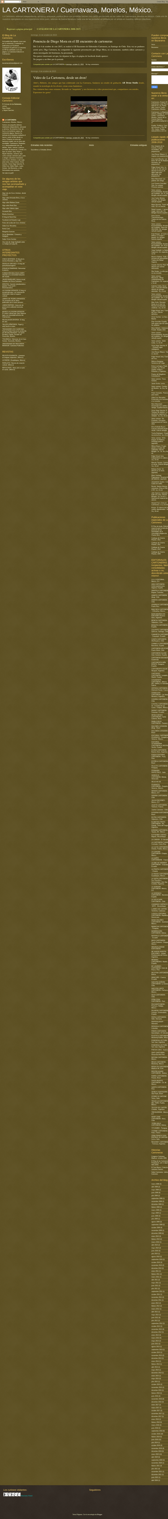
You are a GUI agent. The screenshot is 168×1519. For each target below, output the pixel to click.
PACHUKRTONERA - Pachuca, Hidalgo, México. (158, 1006)
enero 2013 (155, 1335)
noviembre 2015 (156, 1387)
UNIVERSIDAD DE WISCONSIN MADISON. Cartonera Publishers (13, 344)
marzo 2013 (155, 1338)
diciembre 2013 (156, 1358)
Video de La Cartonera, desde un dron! (60, 77)
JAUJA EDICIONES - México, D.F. (158, 801)
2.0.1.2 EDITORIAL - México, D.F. (158, 580)
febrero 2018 (155, 1422)
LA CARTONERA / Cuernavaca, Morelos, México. (77, 10)
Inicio (91, 145)
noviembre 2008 (156, 1201)
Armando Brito (7, 211)
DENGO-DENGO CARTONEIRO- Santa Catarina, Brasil (158, 716)
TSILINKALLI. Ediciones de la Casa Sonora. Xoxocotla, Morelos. (14, 340)
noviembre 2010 (156, 1265)
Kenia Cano (6, 228)
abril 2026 (154, 1480)
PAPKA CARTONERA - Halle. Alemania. (159, 1018)
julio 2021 (154, 1469)
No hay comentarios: (93, 64)
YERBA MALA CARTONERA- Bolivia (158, 1124)
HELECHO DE (156, 782)
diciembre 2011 (156, 1300)
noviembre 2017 (156, 1413)
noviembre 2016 (156, 1399)
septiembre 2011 (156, 1291)
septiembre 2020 (156, 1460)
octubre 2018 (155, 1434)
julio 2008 (154, 1195)
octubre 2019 (155, 1445)
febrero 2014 (155, 1364)
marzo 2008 (155, 1184)
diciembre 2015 (156, 1390)
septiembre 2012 (156, 1323)
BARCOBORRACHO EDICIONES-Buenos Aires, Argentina (158, 615)
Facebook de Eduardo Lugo (11, 220)
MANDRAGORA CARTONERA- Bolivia (158, 932)
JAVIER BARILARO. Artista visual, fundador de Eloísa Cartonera (13, 280)
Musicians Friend (26, 1496)
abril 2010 (154, 1245)
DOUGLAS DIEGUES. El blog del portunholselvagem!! (13, 264)
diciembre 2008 (156, 1204)
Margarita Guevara (8, 231)
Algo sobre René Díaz (9, 205)
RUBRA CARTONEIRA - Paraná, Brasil (159, 1077)
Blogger (99, 1514)
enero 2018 (155, 1419)
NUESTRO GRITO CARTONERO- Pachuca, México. (159, 990)
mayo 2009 (155, 1213)
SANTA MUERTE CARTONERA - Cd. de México (158, 1082)
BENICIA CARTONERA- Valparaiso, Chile (159, 621)
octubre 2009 (155, 1227)
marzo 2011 (155, 1277)
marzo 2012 (155, 1309)
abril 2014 (154, 1367)
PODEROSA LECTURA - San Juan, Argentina (159, 1041)
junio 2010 (154, 1251)
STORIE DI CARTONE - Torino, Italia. (159, 1097)
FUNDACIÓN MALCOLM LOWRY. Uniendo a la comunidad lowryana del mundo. (13, 274)
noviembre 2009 (156, 1230)
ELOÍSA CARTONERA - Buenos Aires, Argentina (159, 751)
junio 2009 (154, 1216)
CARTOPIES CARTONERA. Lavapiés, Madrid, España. (159, 675)
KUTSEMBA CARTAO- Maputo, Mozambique (159, 835)
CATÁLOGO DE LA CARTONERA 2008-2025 (59, 28)
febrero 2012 (155, 1306)
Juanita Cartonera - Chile (159, 810)
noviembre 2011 (156, 1297)
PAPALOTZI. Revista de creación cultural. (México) (13, 364)
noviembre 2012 (156, 1329)
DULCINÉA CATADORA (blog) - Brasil (159, 727)
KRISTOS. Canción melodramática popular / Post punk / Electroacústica (13, 286)
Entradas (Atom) (45, 150)
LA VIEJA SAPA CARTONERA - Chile (158, 900)
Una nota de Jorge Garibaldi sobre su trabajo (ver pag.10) (13, 243)
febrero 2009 (155, 1207)
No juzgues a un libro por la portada (48, 59)
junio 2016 (154, 1396)
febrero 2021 (155, 1466)
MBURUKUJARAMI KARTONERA (157, 948)
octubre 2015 (155, 1384)
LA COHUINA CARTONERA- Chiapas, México (159, 853)
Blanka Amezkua (7, 214)
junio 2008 (154, 1192)
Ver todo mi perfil (7, 173)
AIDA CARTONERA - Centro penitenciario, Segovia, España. (158, 586)
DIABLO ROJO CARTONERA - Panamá (159, 722)
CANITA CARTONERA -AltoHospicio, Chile (159, 640)
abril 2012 (154, 1312)
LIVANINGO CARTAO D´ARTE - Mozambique (159, 905)
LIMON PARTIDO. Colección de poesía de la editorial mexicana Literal (12, 307)
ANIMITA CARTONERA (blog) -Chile (159, 596)
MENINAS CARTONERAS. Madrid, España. (159, 961)
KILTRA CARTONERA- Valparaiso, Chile (159, 818)
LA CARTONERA (10, 120)
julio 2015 (154, 1381)
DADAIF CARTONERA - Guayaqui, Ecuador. (159, 711)
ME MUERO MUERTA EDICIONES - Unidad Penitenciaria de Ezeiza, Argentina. (159, 954)
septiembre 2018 (156, 1431)
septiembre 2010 (156, 1259)
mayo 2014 (155, 1370)
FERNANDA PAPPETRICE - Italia (158, 771)
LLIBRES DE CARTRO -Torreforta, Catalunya (159, 910)
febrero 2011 (155, 1274)
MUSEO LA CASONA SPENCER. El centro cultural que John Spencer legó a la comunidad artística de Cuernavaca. (14, 314)
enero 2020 (155, 1454)
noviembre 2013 (156, 1355)
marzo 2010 (155, 1242)
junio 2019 (154, 1439)
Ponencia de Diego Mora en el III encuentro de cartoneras (72, 41)
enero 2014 (155, 1361)
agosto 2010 (155, 1256)
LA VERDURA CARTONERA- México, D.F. (159, 888)
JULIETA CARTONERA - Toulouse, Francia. (159, 806)
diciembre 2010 (156, 1268)
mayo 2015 (155, 1378)
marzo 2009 (155, 1210)
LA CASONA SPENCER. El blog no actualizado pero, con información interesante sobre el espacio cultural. (14, 293)
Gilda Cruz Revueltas (9, 226)
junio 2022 (154, 1477)
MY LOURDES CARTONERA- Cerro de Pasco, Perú (159, 968)
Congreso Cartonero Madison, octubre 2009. (159, 1157)
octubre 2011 (155, 1294)
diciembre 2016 (156, 1402)
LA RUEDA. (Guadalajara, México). (13, 360)
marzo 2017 (155, 1408)
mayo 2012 (155, 1315)
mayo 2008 (155, 1190)
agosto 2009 (155, 1222)
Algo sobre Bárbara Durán (10, 202)
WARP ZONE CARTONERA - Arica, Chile (158, 1118)
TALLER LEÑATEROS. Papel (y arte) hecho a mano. (13, 325)
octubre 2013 (155, 1352)
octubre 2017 (155, 1410)
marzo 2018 (155, 1425)
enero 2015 (155, 1376)
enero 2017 (155, 1405)
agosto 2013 (155, 1346)
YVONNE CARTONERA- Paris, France (159, 1131)
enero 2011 (155, 1271)
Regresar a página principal (19, 28)
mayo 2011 (155, 1283)
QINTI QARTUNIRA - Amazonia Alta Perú (158, 1053)
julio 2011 (154, 1288)
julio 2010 (154, 1253)
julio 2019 (154, 1442)
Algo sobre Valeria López (10, 208)
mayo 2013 (155, 1341)
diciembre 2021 (156, 1474)
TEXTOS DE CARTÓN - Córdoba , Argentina (159, 1108)
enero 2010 (155, 1236)
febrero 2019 (155, 1437)
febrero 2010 (155, 1239)
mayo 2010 (155, 1248)
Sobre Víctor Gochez (9, 239)
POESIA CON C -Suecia (159, 1050)
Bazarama (154, 47)
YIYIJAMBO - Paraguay (159, 1128)
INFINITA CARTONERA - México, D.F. (159, 792)
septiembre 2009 (156, 1224)
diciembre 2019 (156, 1451)
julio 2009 (154, 1219)
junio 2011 (154, 1285)
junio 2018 (154, 1428)
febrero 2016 (155, 1393)
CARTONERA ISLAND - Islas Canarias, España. (159, 654)
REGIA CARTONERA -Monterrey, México (159, 1063)
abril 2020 (154, 1457)
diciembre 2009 (156, 1233)
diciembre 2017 (156, 1416)
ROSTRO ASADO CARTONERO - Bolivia (159, 1072)
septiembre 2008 (156, 1198)
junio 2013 (154, 1344)
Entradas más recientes (41, 145)
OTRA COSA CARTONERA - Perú (158, 1000)
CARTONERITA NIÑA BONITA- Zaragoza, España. (158, 664)
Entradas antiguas (138, 145)
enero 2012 (155, 1303)
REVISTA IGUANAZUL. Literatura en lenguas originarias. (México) (13, 356)
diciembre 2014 (156, 1373)
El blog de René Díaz (9, 217)
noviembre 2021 (156, 1471)
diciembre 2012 (156, 1332)
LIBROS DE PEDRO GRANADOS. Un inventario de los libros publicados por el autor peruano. (13, 300)
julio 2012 (154, 1320)
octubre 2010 (155, 1262)
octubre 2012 (155, 1326)
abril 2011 (154, 1280)
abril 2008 (154, 1187)
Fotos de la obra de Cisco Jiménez (13, 223)
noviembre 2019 (156, 1448)
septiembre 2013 (156, 1349)
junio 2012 (154, 1317)
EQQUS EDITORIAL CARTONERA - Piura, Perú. (158, 756)
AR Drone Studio (130, 82)
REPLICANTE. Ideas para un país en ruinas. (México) (13, 368)
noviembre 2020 (156, 1463)
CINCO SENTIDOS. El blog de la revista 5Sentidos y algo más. (13, 260)
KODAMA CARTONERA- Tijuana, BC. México (159, 831)
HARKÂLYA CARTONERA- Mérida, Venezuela (159, 777)
